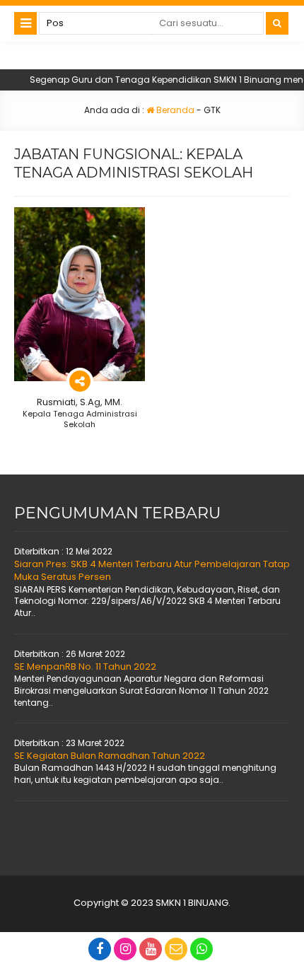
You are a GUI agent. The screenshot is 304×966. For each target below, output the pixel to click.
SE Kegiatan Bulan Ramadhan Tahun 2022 (109, 755)
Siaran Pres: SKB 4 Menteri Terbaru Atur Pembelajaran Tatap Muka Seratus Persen (152, 570)
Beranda (174, 110)
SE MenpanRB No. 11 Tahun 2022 (85, 666)
